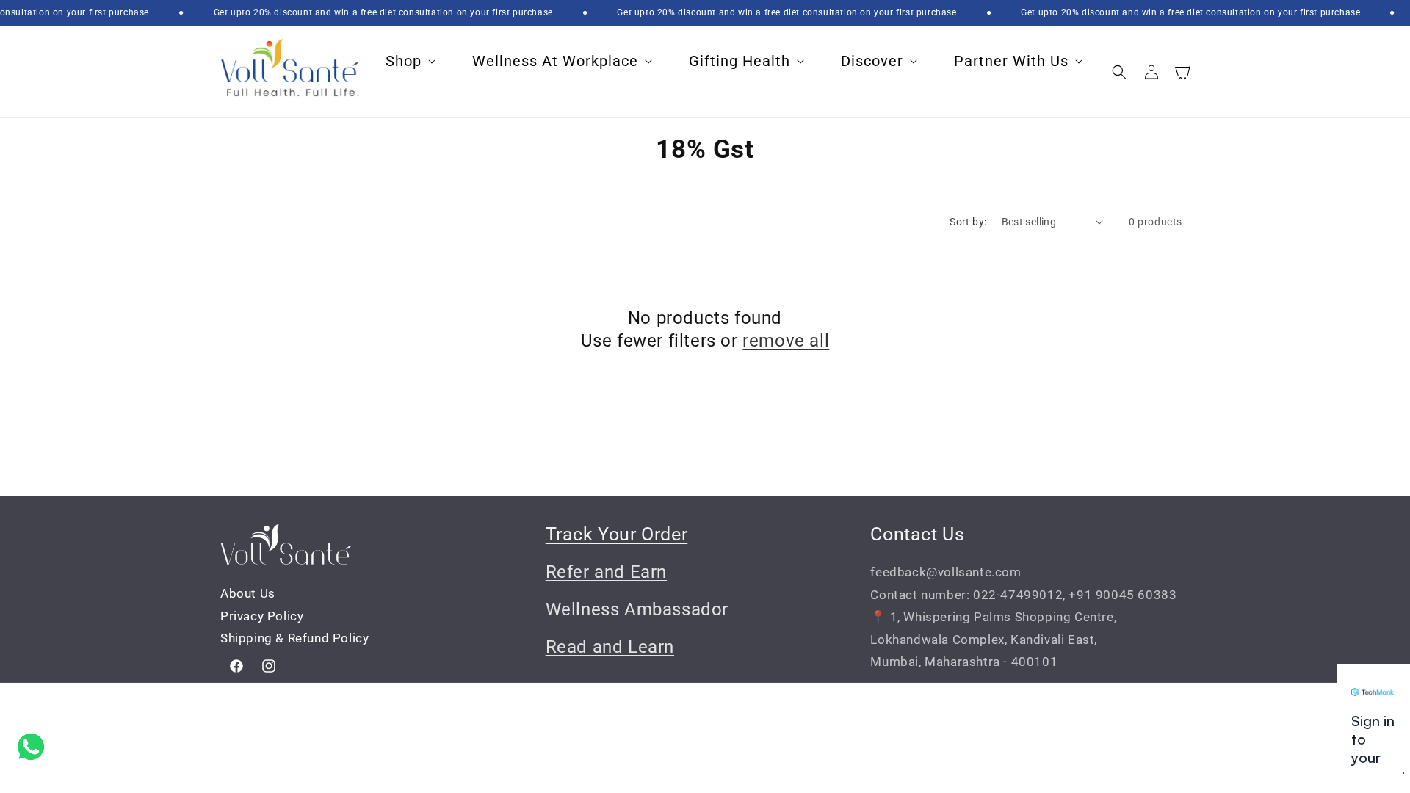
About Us (247, 593)
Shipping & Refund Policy (294, 638)
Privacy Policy (261, 616)
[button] (409, 61)
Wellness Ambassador (637, 609)
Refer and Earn (606, 572)
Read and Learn (610, 647)
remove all (785, 340)
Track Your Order (617, 534)
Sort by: (968, 222)
